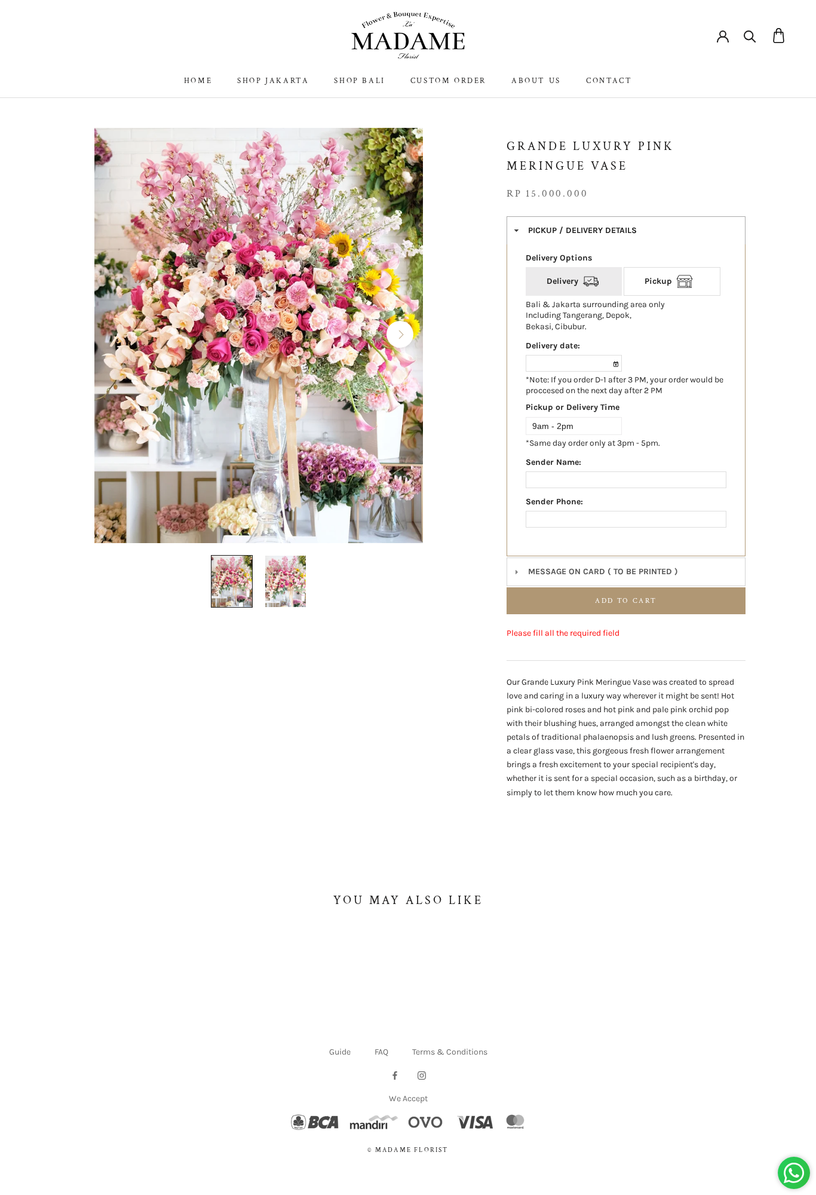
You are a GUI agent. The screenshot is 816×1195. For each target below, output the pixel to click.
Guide (340, 1052)
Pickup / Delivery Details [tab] (582, 230)
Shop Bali (359, 81)
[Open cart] (778, 35)
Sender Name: (553, 462)
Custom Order (448, 81)
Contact (609, 81)
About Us (536, 81)
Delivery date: (553, 346)
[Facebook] (395, 1075)
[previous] (117, 333)
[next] (399, 333)
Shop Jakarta (273, 81)
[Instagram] (422, 1075)
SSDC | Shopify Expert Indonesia (424, 1163)
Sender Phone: (554, 502)
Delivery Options (559, 258)
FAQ (381, 1052)
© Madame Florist (407, 1150)
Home (198, 81)
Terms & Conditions (449, 1052)
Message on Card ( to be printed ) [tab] (603, 571)
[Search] (750, 35)
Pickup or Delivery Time (572, 407)
